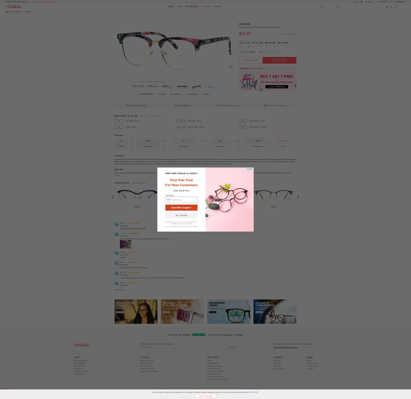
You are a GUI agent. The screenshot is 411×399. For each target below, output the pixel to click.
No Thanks (181, 215)
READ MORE (253, 392)
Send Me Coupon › (181, 207)
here (196, 226)
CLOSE (249, 169)
